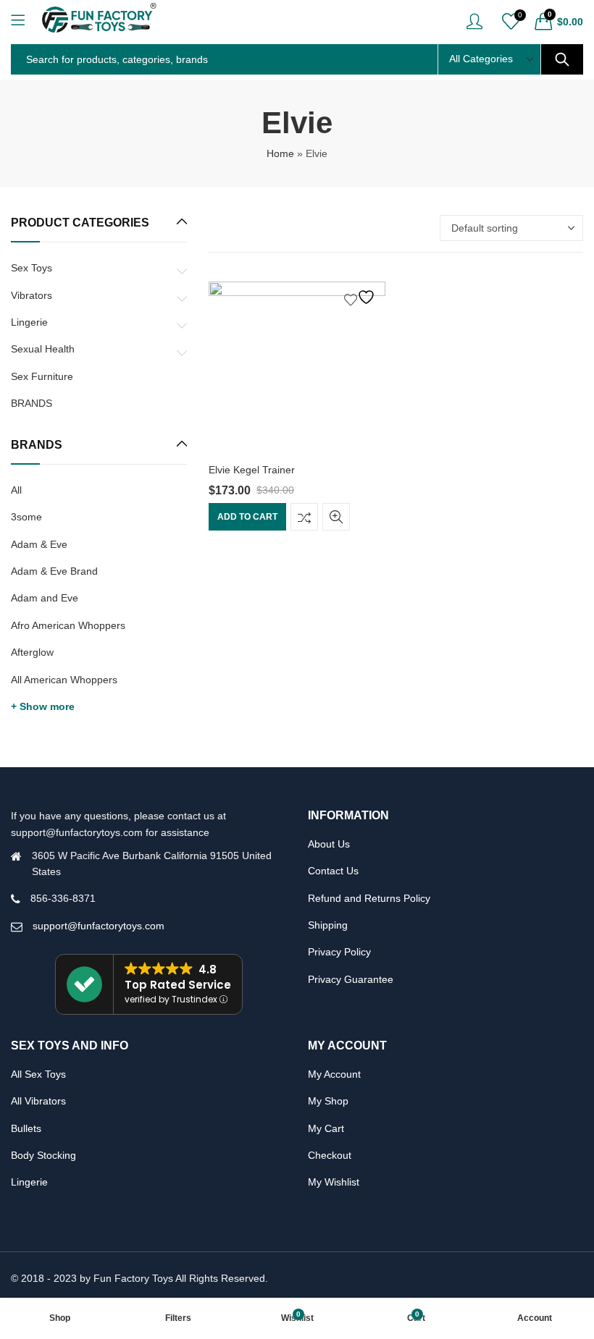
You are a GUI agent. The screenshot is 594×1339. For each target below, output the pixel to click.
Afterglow (32, 652)
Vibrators (31, 295)
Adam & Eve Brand (54, 571)
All (16, 490)
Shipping (328, 925)
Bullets (26, 1128)
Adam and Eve (44, 598)
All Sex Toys (38, 1074)
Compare (304, 517)
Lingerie (29, 322)
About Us (329, 844)
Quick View (336, 517)
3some (26, 517)
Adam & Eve (39, 544)
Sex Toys (31, 268)
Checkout (329, 1155)
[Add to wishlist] (361, 297)
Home (280, 153)
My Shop (328, 1101)
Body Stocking (43, 1155)
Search (562, 59)
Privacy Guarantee (350, 979)
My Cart (326, 1128)
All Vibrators (38, 1101)
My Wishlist (333, 1182)
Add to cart (247, 517)
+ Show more (43, 706)
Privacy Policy (339, 952)
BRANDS (31, 403)
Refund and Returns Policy (369, 898)
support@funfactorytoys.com (98, 926)
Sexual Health (43, 349)
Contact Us (333, 871)
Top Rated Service (178, 984)
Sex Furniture (42, 376)
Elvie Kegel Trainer (252, 470)
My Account (334, 1074)
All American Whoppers (64, 679)
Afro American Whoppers (68, 625)
